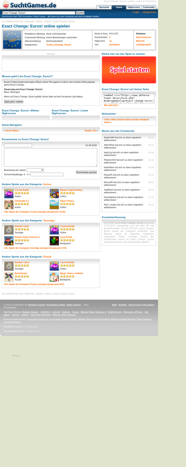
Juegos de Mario (12, 322)
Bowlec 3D (90, 130)
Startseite (104, 7)
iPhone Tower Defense (89, 319)
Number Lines (22, 226)
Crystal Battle (22, 190)
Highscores (134, 7)
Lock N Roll (66, 237)
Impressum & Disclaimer (141, 305)
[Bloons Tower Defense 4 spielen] (9, 241)
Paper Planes (67, 201)
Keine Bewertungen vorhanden (61, 37)
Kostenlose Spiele (55, 305)
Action (48, 21)
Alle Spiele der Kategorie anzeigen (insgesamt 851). (34, 284)
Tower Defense (144, 319)
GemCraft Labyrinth (41, 315)
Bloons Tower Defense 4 (27, 237)
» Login (135, 12)
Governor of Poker (133, 312)
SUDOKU (45, 312)
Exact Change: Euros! (64, 21)
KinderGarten (115, 312)
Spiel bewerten (143, 37)
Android (56, 312)
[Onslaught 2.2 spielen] (9, 204)
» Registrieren (148, 12)
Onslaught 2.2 (22, 201)
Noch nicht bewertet (56, 34)
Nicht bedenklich (54, 41)
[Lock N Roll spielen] (54, 241)
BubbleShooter (128, 319)
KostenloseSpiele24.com (40, 319)
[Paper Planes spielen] (54, 204)
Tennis (75, 312)
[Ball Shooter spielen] (9, 277)
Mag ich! (140, 41)
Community (149, 7)
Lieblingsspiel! (143, 44)
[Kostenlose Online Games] (29, 8)
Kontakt (123, 305)
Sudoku (74, 319)
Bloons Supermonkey (71, 190)
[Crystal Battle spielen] (9, 194)
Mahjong (115, 319)
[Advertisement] (50, 63)
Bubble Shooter (31, 312)
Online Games (73, 305)
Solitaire (66, 312)
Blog (114, 305)
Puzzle (67, 44)
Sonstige (58, 44)
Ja (110, 41)
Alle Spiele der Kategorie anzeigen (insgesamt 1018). (35, 212)
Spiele (119, 7)
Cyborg (25, 315)
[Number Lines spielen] (9, 230)
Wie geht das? (111, 105)
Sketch (15, 315)
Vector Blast (12, 130)
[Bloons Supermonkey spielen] (54, 194)
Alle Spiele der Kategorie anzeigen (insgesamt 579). (35, 248)
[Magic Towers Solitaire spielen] (54, 277)
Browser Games (37, 305)
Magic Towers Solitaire (71, 273)
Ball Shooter (21, 273)
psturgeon (114, 44)
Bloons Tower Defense (64, 315)
